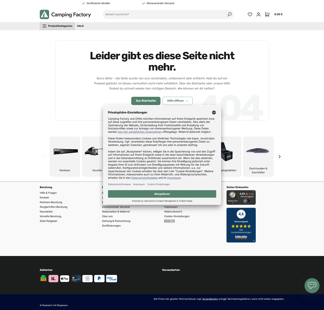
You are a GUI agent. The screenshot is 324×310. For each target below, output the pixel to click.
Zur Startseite (146, 100)
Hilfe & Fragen (48, 192)
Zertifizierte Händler (98, 3)
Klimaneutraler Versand (160, 3)
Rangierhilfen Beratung (53, 207)
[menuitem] (57, 26)
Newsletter (46, 211)
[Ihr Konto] (258, 14)
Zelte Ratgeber (48, 221)
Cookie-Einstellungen (177, 216)
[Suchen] (229, 14)
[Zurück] (43, 156)
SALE (80, 26)
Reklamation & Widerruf (116, 211)
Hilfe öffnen (175, 100)
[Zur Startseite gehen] (65, 14)
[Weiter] (279, 156)
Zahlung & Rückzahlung (116, 221)
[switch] (247, 201)
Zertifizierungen (111, 225)
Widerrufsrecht (173, 211)
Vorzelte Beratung (50, 216)
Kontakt (44, 197)
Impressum (171, 207)
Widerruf (169, 221)
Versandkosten (210, 299)
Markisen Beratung (51, 202)
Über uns (107, 216)
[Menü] (253, 192)
